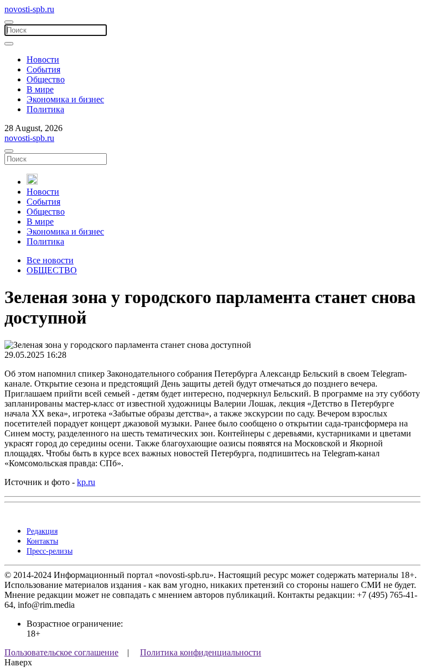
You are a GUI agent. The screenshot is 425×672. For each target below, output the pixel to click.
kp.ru (86, 482)
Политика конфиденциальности (200, 652)
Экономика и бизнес (65, 99)
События (43, 69)
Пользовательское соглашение (61, 652)
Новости (43, 59)
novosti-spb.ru (29, 9)
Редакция (42, 531)
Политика (45, 109)
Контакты (42, 541)
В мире (40, 89)
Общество (46, 79)
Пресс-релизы (49, 551)
